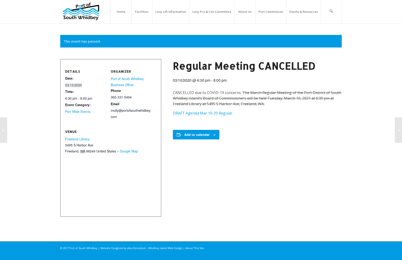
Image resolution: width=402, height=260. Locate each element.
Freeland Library (77, 139)
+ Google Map (127, 151)
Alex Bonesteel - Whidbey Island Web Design (154, 248)
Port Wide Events (77, 111)
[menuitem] (120, 11)
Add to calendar (197, 134)
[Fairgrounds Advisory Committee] (3, 130)
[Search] (331, 11)
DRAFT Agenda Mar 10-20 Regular (202, 113)
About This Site (194, 248)
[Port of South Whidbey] (81, 11)
